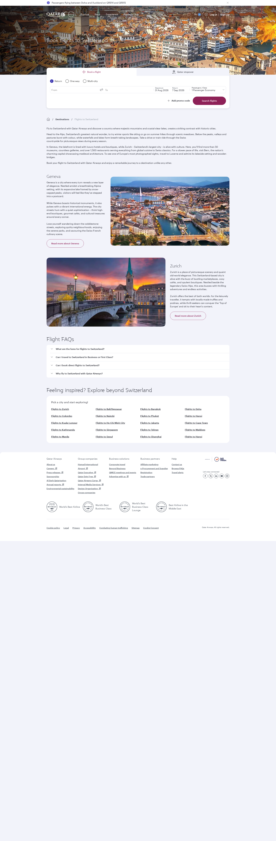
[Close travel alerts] (227, 2)
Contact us (177, 464)
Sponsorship (53, 476)
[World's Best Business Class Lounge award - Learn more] (124, 507)
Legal (66, 528)
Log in (213, 14)
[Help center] (188, 14)
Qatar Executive (85, 472)
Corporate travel (117, 464)
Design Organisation (88, 488)
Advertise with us (117, 476)
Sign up (224, 14)
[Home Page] (48, 119)
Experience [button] (112, 14)
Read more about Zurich (188, 315)
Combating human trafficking (113, 528)
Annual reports (54, 484)
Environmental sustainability (60, 488)
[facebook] (205, 476)
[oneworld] (71, 14)
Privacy (76, 528)
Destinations (62, 119)
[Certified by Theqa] (215, 461)
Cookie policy (53, 528)
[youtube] (221, 476)
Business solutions (119, 458)
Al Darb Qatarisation (56, 480)
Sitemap (136, 528)
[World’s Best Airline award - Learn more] (52, 507)
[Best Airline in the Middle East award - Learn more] (161, 507)
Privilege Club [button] (131, 14)
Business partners (150, 458)
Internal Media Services (89, 484)
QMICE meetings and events (122, 472)
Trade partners (147, 476)
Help (174, 458)
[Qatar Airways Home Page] (57, 14)
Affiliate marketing (149, 464)
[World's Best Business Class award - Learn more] (88, 507)
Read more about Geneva (65, 243)
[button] (139, 349)
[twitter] (210, 476)
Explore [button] (85, 14)
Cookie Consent (151, 528)
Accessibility (89, 528)
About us (51, 464)
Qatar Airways (54, 458)
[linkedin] (216, 476)
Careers (50, 468)
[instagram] (227, 476)
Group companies (87, 458)
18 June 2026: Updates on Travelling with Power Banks (81, 2)
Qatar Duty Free (85, 476)
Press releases (53, 472)
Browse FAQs (178, 468)
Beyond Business (117, 468)
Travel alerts (177, 472)
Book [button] (97, 14)
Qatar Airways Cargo (88, 480)
